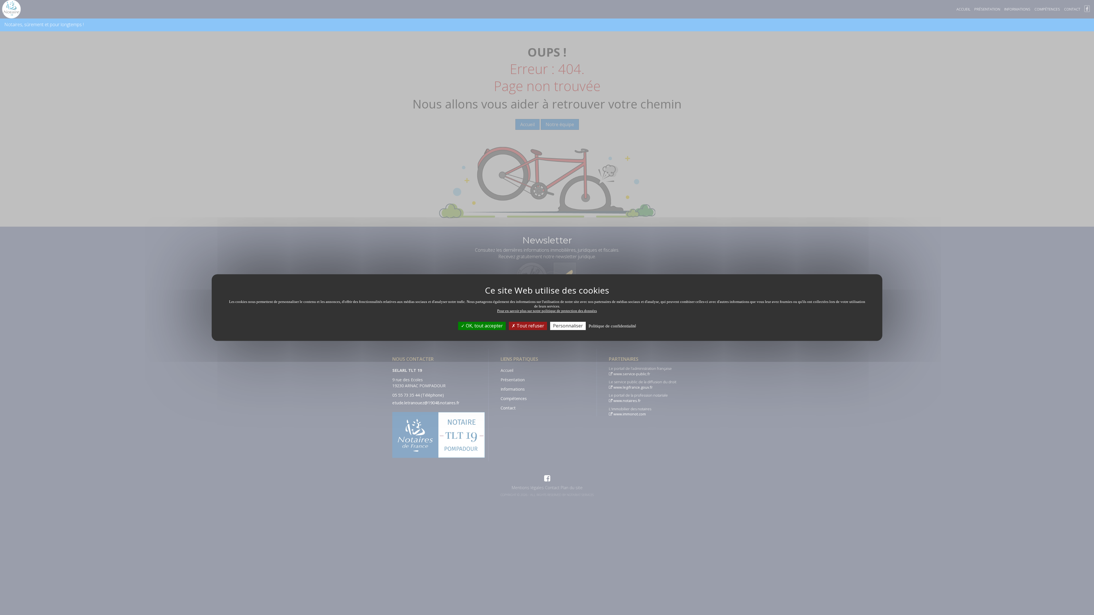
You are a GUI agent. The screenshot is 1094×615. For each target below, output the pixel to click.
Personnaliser (568, 326)
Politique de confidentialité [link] (612, 326)
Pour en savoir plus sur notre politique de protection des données (547, 311)
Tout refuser (529, 326)
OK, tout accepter (484, 326)
